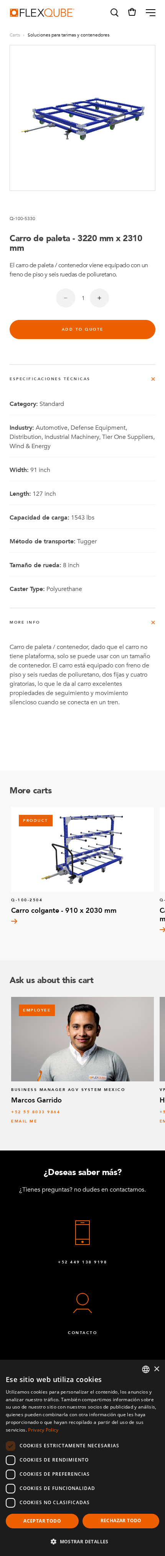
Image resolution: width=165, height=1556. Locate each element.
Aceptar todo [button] (42, 1521)
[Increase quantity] (99, 298)
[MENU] (147, 13)
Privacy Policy (43, 1430)
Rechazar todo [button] (121, 1520)
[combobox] (146, 1369)
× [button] (156, 1369)
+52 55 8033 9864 (35, 1112)
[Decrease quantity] (65, 298)
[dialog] (82, 1458)
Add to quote (83, 329)
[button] (114, 13)
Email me (24, 1121)
